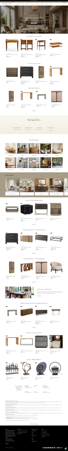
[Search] (64, 4)
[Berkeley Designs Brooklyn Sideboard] (26, 312)
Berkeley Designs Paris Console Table (55, 321)
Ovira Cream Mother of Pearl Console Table (26, 350)
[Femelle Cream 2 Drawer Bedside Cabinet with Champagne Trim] (56, 341)
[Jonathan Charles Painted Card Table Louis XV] (12, 45)
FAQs (32, 438)
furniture (12, 420)
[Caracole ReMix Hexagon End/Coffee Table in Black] (26, 209)
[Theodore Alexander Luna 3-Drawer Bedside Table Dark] (26, 72)
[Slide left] (60, 175)
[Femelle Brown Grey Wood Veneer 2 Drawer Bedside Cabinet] (41, 341)
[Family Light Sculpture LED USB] (56, 368)
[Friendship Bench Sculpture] (12, 368)
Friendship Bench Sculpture (10, 377)
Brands (33, 433)
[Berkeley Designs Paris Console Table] (56, 312)
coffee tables (45, 404)
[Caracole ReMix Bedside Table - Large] (41, 209)
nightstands (32, 407)
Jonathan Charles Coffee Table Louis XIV (55, 54)
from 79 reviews (18, 390)
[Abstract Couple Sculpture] (41, 368)
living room (43, 401)
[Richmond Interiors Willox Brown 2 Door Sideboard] (57, 96)
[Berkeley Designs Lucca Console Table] (41, 96)
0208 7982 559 (20, 433)
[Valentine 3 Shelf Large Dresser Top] (12, 72)
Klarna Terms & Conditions (45, 433)
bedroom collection (17, 407)
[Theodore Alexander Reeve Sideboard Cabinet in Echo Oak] (26, 238)
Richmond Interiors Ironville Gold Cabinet (41, 81)
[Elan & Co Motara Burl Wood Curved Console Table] (56, 72)
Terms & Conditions (44, 430)
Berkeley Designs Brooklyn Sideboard (26, 321)
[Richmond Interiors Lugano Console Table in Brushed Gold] (26, 267)
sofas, (34, 404)
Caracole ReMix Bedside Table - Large (40, 218)
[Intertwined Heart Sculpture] (26, 368)
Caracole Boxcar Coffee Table (10, 218)
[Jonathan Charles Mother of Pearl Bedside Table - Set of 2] (26, 45)
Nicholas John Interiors (8, 401)
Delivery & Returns (44, 432)
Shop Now (34, 110)
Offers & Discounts (34, 435)
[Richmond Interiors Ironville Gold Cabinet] (41, 72)
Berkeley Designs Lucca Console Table (41, 104)
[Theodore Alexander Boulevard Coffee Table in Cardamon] (56, 238)
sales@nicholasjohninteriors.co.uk (22, 432)
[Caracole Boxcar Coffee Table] (12, 209)
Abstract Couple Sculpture (39, 377)
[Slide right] (62, 175)
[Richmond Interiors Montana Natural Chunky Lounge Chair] (56, 267)
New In (32, 432)
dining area (56, 401)
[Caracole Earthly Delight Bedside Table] (56, 209)
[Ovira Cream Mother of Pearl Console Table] (26, 341)
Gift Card (33, 439)
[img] (19, 389)
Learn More (39, 295)
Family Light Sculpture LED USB (54, 377)
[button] (23, 388)
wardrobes (27, 407)
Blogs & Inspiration (34, 441)
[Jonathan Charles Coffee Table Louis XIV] (56, 45)
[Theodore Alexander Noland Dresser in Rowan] (41, 238)
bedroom (49, 401)
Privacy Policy (43, 436)
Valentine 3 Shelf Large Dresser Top (11, 81)
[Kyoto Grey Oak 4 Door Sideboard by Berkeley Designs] (41, 312)
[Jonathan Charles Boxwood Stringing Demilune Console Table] (41, 45)
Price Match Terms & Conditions (46, 435)
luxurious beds (22, 407)
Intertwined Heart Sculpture (24, 377)
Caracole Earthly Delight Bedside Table (55, 218)
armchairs (38, 404)
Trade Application (34, 430)
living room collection (9, 404)
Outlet (32, 436)
